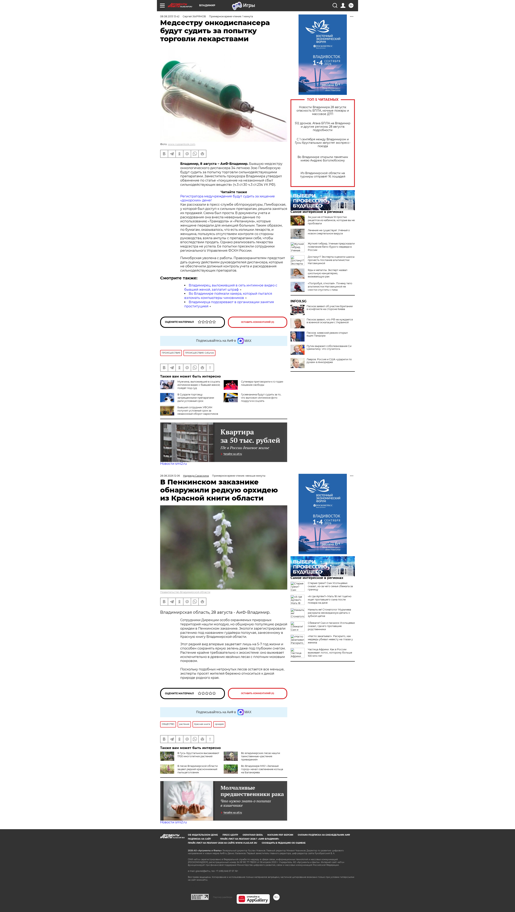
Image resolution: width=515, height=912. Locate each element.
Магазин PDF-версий (280, 835)
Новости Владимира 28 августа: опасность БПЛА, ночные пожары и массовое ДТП (323, 111)
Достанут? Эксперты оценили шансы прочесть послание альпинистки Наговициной (331, 260)
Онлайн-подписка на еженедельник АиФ (324, 835)
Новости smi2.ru (173, 464)
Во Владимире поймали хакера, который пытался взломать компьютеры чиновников (228, 296)
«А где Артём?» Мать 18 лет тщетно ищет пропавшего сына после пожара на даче (329, 599)
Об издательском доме (203, 835)
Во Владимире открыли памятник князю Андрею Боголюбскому (323, 158)
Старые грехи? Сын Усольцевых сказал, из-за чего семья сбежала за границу (330, 586)
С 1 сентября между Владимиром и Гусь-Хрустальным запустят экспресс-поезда (322, 143)
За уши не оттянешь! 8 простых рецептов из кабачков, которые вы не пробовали (331, 220)
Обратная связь (253, 835)
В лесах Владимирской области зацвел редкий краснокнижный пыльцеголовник (197, 769)
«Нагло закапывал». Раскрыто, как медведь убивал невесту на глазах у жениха (330, 639)
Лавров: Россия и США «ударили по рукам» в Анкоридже (329, 361)
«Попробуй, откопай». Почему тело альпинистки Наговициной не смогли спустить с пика (330, 286)
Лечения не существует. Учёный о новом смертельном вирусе (329, 232)
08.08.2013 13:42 (169, 16)
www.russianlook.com (181, 144)
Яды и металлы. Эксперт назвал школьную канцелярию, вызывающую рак (327, 273)
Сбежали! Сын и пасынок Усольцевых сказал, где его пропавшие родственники (331, 626)
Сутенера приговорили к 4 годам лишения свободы (262, 383)
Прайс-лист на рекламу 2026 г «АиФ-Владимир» (249, 839)
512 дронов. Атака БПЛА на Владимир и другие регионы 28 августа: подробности (322, 127)
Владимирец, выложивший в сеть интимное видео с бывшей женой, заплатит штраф (230, 287)
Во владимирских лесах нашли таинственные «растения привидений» (260, 756)
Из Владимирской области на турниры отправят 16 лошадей (322, 174)
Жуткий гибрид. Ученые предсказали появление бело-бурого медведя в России (331, 246)
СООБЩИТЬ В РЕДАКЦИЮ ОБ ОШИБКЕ (284, 843)
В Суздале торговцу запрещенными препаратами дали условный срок (195, 397)
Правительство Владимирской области (185, 592)
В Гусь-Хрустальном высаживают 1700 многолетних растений (198, 755)
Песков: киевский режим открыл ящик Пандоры (327, 334)
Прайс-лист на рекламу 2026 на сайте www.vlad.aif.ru (222, 843)
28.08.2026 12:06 (170, 475)
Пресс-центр (230, 835)
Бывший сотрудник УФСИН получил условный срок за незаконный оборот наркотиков (197, 410)
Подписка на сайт (199, 839)
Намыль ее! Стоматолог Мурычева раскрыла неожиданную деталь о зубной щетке (329, 613)
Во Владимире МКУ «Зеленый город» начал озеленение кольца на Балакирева (262, 769)
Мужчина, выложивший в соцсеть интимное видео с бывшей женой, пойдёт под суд (198, 385)
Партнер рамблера (222, 897)
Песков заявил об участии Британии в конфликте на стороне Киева (330, 308)
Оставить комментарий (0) (257, 322)
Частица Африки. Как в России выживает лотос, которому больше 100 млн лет (330, 652)
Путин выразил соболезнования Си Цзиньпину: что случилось (329, 347)
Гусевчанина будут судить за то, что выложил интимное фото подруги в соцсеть (261, 397)
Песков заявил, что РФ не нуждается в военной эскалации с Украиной (330, 321)
